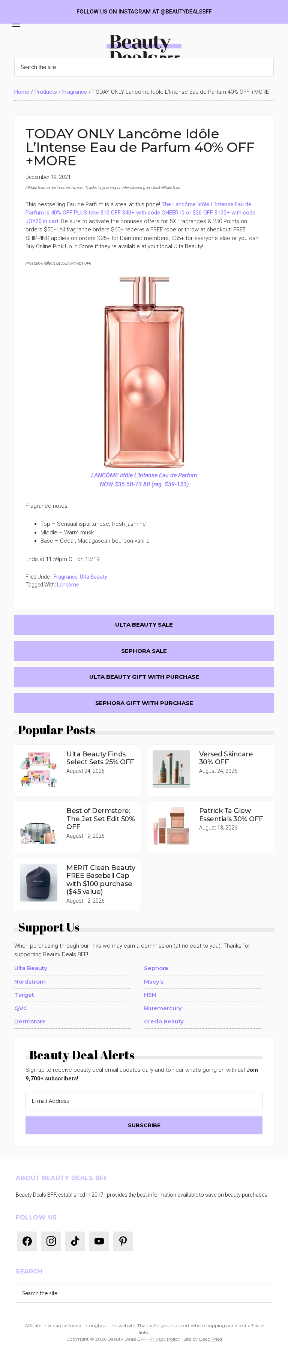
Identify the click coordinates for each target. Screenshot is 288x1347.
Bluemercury (163, 1008)
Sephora (156, 968)
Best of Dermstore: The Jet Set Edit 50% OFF (100, 819)
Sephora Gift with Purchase (144, 702)
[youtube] (99, 1241)
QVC (20, 1008)
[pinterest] (123, 1241)
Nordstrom (30, 981)
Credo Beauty (164, 1021)
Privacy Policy (164, 1339)
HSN (150, 994)
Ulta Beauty (93, 577)
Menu (14, 25)
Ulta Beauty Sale (144, 624)
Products (45, 91)
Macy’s (154, 981)
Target (24, 994)
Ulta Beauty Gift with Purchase (144, 676)
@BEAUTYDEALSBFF (186, 11)
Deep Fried (210, 1339)
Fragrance (74, 91)
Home (21, 91)
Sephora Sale (144, 650)
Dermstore (30, 1021)
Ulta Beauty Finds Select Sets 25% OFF (100, 758)
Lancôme (68, 585)
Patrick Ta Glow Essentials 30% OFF (231, 815)
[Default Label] (27, 1241)
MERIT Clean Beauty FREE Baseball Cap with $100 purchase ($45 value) (100, 880)
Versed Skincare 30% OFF (226, 758)
